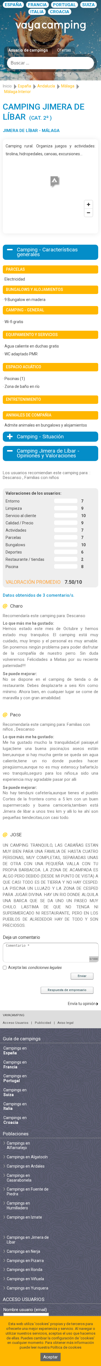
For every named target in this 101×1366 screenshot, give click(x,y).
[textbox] (50, 63)
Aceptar (50, 1357)
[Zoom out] (88, 213)
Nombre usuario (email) (25, 1309)
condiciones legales (44, 967)
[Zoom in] (88, 204)
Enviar (82, 976)
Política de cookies (65, 1347)
